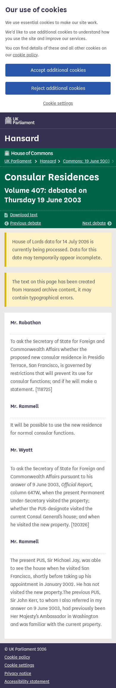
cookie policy (25, 55)
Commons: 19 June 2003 (86, 161)
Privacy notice (17, 673)
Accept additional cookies (58, 70)
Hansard (21, 138)
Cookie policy (17, 657)
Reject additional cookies (58, 88)
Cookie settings (58, 103)
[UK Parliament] (19, 120)
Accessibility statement (26, 681)
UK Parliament (18, 161)
